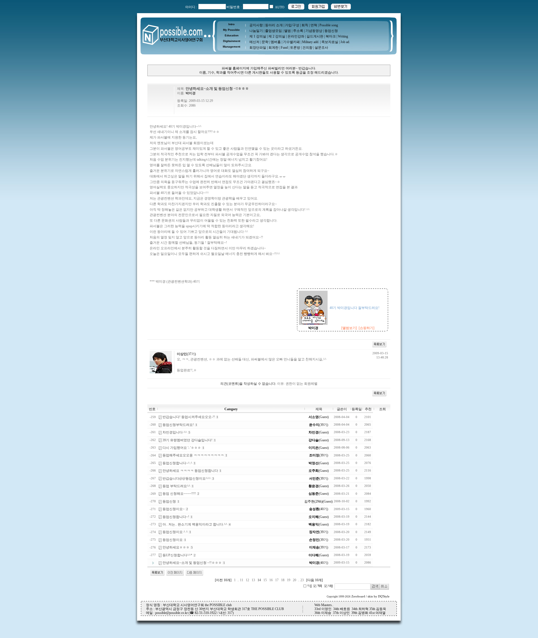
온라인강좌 (295, 36)
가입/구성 (292, 25)
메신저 (254, 42)
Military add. (310, 42)
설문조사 (321, 48)
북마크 (331, 36)
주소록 (298, 31)
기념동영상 (313, 31)
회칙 (305, 25)
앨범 (287, 31)
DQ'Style (383, 596)
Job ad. (345, 42)
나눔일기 (256, 31)
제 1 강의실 (257, 36)
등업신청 (331, 31)
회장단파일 (257, 48)
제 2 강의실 (276, 36)
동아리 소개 (274, 25)
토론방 (295, 48)
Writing (343, 36)
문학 (265, 42)
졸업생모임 (273, 31)
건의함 (307, 48)
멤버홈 (276, 42)
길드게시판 (315, 36)
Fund (284, 48)
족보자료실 (329, 42)
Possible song (328, 25)
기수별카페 (291, 42)
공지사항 (256, 25)
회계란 (273, 48)
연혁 (313, 25)
